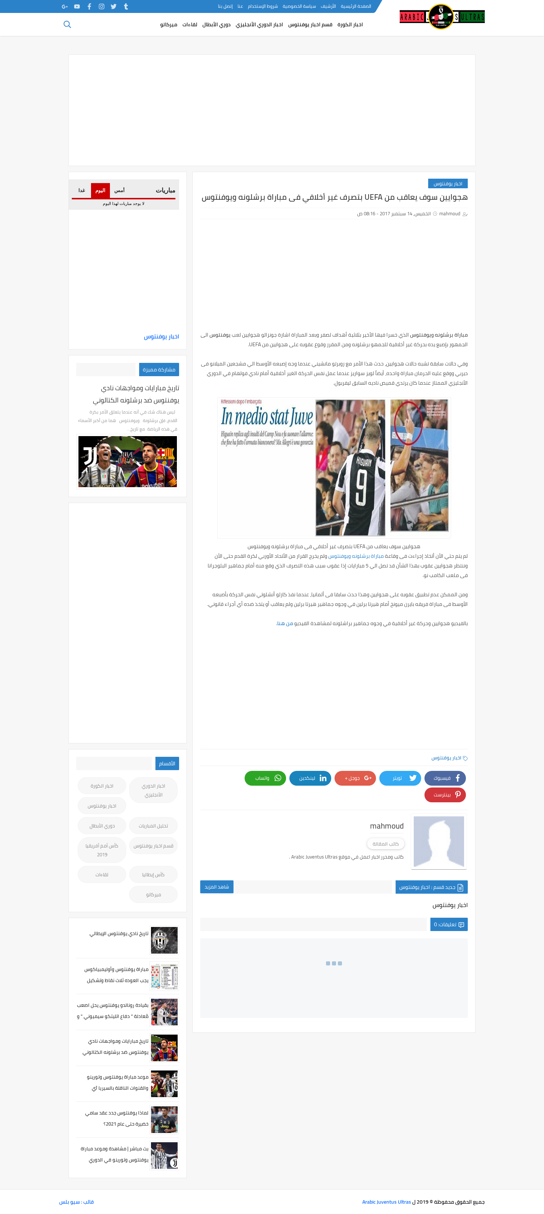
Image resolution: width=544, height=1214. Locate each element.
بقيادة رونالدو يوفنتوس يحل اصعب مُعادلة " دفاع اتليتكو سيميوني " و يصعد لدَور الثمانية (112, 1016)
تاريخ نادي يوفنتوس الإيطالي (119, 933)
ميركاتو (168, 24)
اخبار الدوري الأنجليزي (259, 24)
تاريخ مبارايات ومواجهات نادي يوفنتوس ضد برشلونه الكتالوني (136, 394)
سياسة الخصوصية (299, 6)
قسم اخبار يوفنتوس (310, 24)
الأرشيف (328, 6)
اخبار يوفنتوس (448, 183)
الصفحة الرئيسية (356, 6)
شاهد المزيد (217, 886)
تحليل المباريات (153, 825)
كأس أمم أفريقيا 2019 (101, 850)
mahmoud (449, 213)
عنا (240, 6)
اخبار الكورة (350, 24)
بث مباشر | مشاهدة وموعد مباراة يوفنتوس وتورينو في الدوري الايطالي (114, 1159)
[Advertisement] (272, 110)
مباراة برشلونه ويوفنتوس (356, 556)
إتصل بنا (225, 6)
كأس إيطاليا (153, 874)
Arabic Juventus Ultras (386, 1202)
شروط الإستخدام (263, 6)
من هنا (285, 623)
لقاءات (189, 24)
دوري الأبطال (216, 24)
